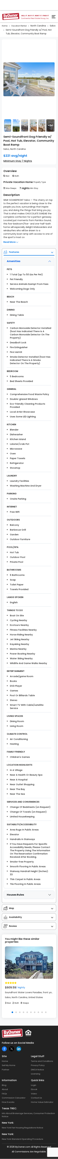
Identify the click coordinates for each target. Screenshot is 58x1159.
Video (34, 1093)
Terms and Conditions (42, 1061)
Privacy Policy (38, 1065)
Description (11, 195)
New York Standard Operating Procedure (22, 1139)
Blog (4, 1085)
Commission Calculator (14, 1097)
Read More (9, 242)
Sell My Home (8, 1065)
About (5, 1089)
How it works (8, 1102)
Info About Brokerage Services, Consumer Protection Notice (28, 1115)
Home (4, 25)
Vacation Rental (19, 25)
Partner (5, 1069)
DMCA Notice (37, 1069)
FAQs (4, 1093)
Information (9, 1080)
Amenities (13, 261)
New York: (8, 1123)
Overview (10, 171)
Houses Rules (15, 895)
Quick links (37, 1080)
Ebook (34, 1089)
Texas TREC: (9, 1108)
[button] (12, 1012)
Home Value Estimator (42, 1102)
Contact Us (36, 1097)
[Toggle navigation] (54, 17)
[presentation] (9, 79)
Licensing (35, 1073)
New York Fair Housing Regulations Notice (22, 1127)
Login (33, 1085)
